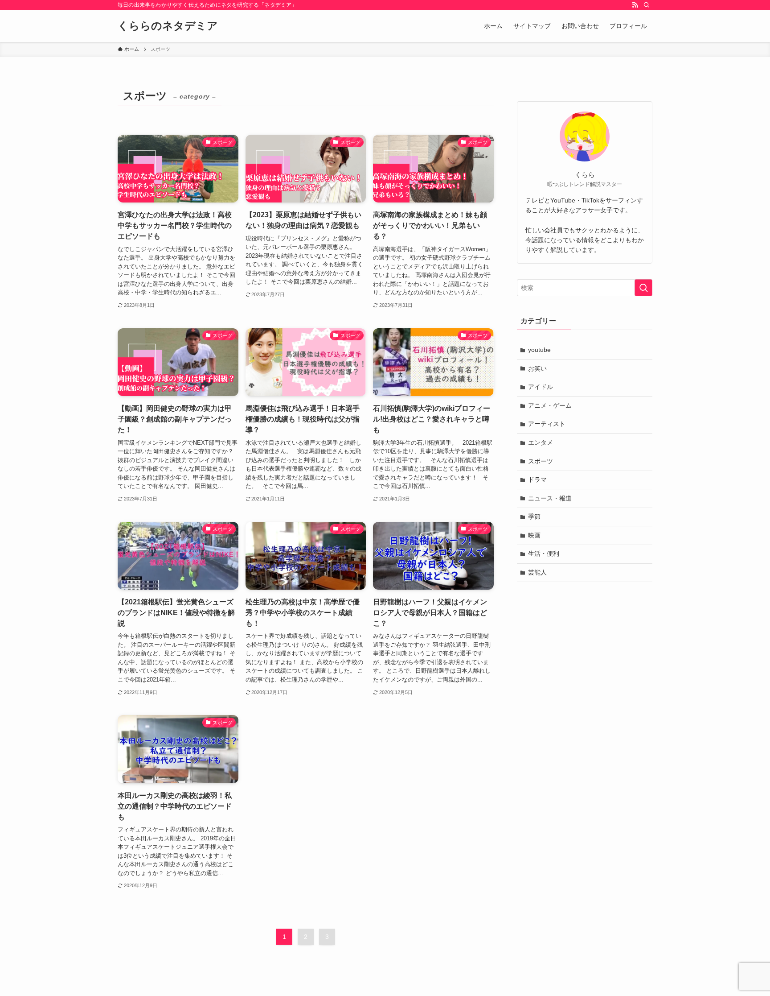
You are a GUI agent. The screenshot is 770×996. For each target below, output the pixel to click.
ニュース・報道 (550, 498)
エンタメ (540, 442)
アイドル (540, 386)
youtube (539, 349)
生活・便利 (543, 553)
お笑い (537, 368)
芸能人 (537, 572)
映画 (534, 535)
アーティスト (546, 423)
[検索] (646, 5)
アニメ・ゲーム (550, 405)
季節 (534, 516)
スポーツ (540, 461)
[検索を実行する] (643, 287)
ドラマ (537, 479)
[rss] (635, 5)
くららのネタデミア (168, 26)
